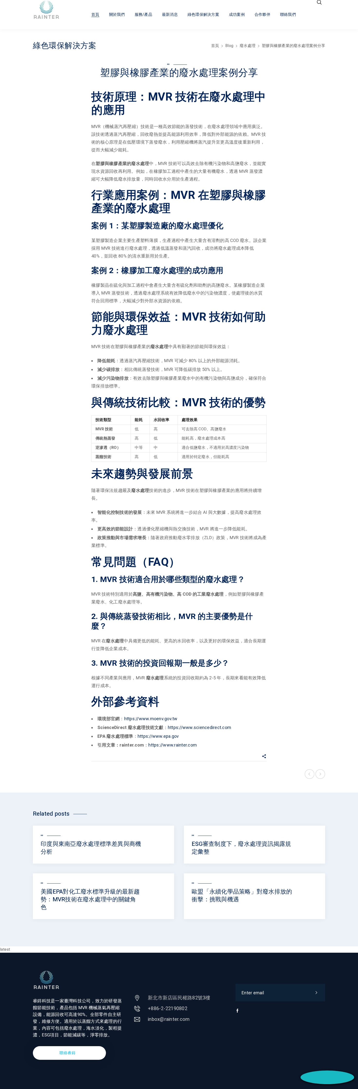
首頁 (215, 45)
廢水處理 (247, 45)
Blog (229, 45)
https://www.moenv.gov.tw (151, 718)
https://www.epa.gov (158, 736)
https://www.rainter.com (172, 745)
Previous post (309, 774)
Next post (320, 774)
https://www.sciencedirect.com (199, 727)
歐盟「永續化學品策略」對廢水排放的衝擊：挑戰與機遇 (242, 895)
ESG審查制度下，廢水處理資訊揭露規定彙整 (241, 848)
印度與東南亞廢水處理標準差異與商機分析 (91, 848)
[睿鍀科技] (51, 9)
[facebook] (237, 1013)
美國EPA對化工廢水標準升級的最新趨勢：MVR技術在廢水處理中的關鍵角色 (90, 899)
